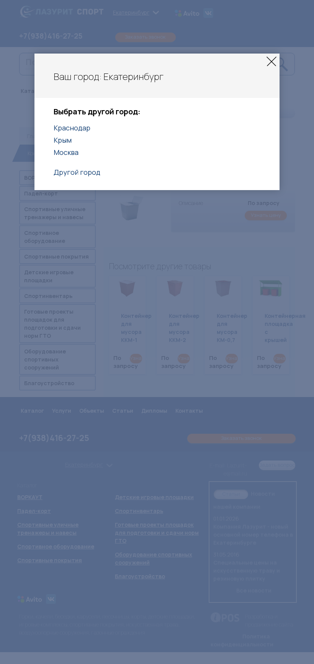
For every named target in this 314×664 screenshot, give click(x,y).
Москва (66, 152)
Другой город (77, 172)
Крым (63, 140)
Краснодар (72, 127)
